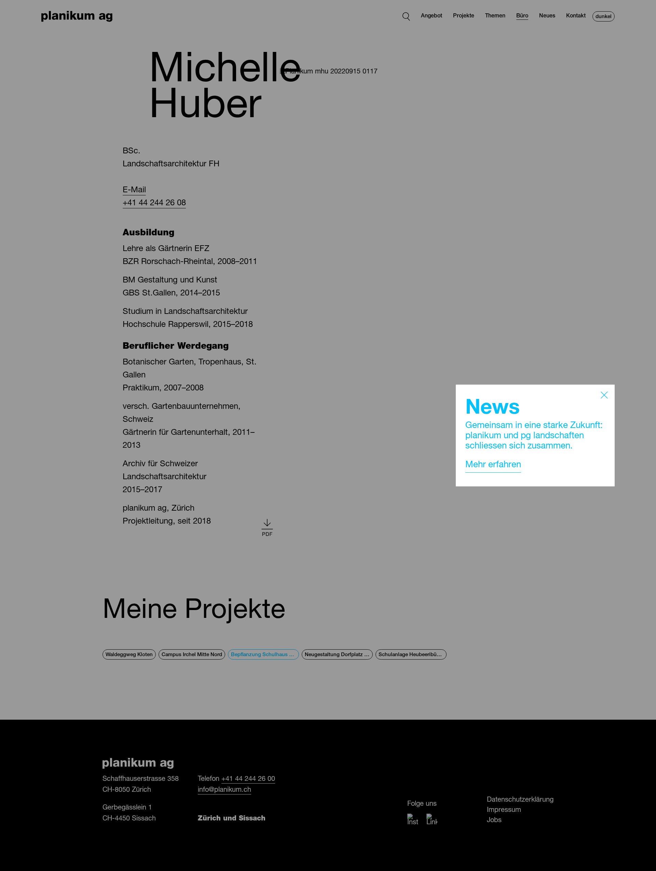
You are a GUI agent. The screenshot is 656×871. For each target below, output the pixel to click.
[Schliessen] (604, 395)
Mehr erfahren (493, 465)
